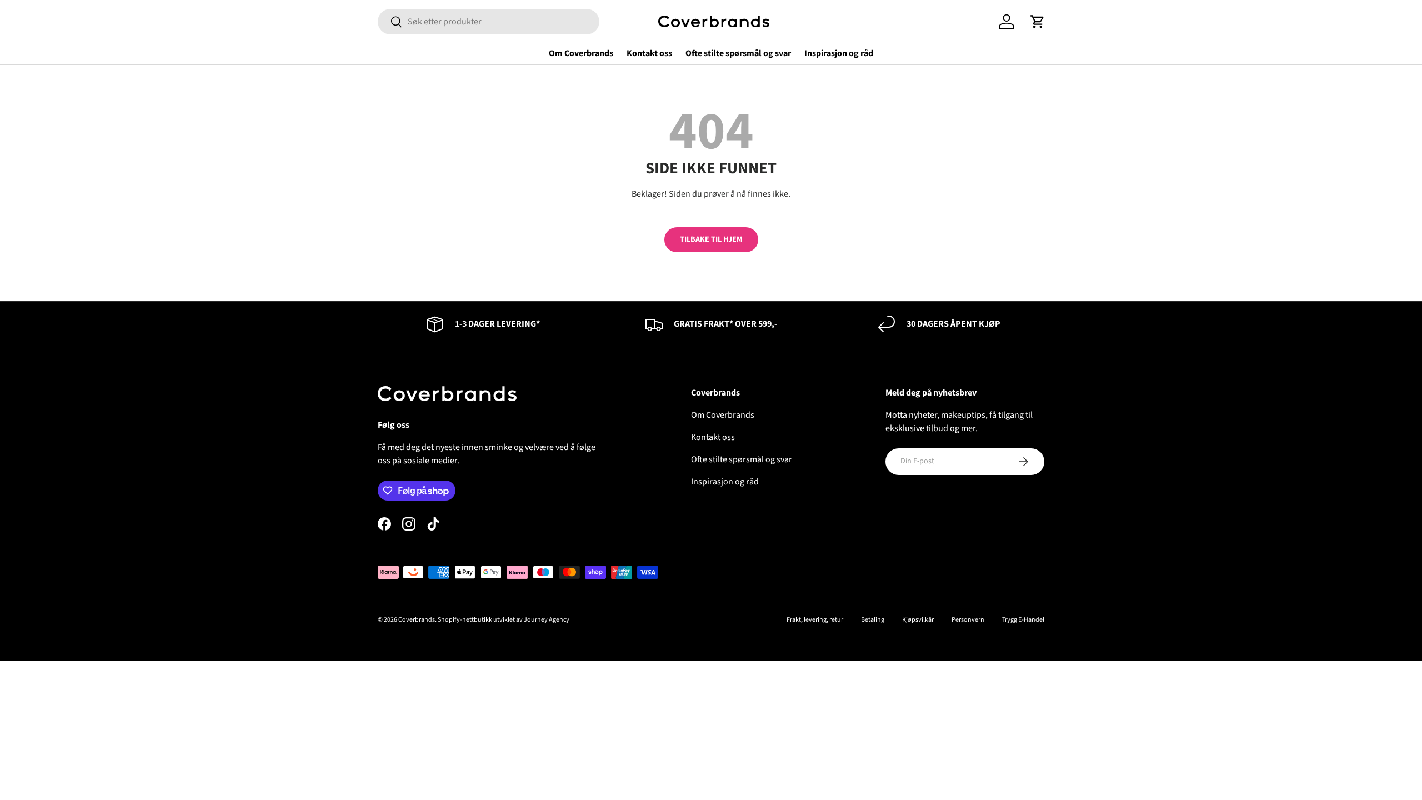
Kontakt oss (649, 53)
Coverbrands (416, 619)
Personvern (968, 619)
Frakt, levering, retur (815, 619)
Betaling (872, 619)
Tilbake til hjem (711, 239)
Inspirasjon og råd (838, 53)
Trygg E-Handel (1023, 619)
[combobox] (488, 21)
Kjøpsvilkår (918, 619)
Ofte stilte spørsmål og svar (738, 53)
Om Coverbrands (581, 53)
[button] (1037, 21)
